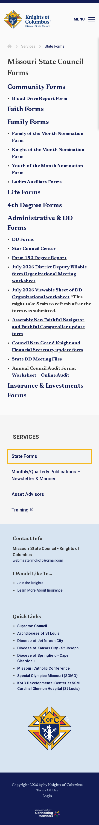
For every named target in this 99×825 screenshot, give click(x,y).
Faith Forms (25, 109)
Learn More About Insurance (40, 590)
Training (20, 510)
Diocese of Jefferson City (40, 641)
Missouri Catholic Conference (43, 668)
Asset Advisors (28, 494)
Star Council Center (34, 249)
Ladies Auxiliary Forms (37, 182)
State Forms (24, 456)
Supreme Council (32, 626)
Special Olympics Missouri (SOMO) (47, 676)
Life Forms (24, 192)
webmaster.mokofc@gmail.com (38, 560)
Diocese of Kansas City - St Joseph (48, 648)
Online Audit (55, 375)
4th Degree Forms (34, 205)
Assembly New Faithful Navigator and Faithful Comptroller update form (48, 327)
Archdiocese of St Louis (38, 633)
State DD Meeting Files (37, 359)
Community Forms (36, 87)
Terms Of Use (47, 790)
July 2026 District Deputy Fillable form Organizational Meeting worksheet (49, 274)
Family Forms (28, 122)
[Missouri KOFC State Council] (27, 19)
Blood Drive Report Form (39, 98)
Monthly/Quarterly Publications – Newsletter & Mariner (46, 475)
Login (47, 796)
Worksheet (24, 375)
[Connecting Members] (47, 813)
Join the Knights (30, 583)
